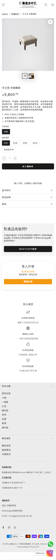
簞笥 (4, 414)
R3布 (25, 143)
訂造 (4, 406)
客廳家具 (15, 14)
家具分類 (6, 393)
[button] (45, 4)
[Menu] (3, 4)
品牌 (4, 419)
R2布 (15, 143)
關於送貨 (6, 445)
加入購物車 (28, 166)
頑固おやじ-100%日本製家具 (20, 544)
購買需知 (6, 449)
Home (5, 14)
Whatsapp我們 (28, 249)
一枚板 (5, 401)
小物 (4, 397)
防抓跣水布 (9, 149)
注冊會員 (6, 454)
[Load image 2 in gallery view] (31, 76)
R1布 (6, 143)
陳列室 (5, 427)
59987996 (17, 510)
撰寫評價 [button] (28, 281)
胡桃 (6, 131)
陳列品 (5, 410)
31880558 (11, 505)
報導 (4, 423)
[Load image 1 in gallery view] (25, 76)
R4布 (35, 143)
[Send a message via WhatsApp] (50, 544)
